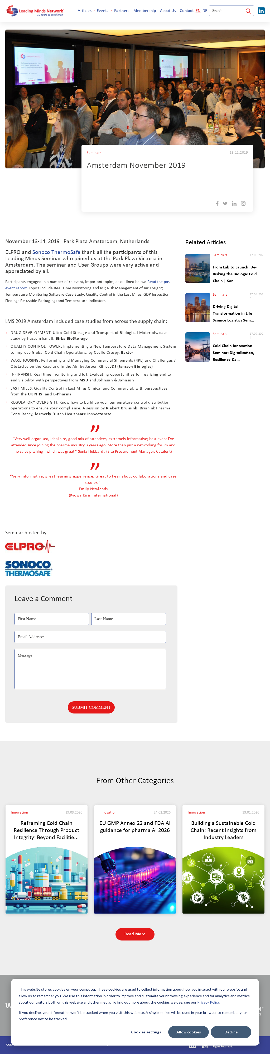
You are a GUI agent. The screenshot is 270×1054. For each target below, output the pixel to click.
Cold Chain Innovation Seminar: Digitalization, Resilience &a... (233, 353)
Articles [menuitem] (84, 11)
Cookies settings (146, 1032)
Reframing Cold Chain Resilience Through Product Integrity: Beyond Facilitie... (46, 830)
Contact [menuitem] (187, 11)
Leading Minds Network (129, 197)
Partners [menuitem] (121, 11)
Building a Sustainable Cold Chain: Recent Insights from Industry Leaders (224, 830)
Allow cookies (188, 1032)
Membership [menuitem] (144, 11)
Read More (135, 934)
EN (198, 11)
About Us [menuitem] (168, 11)
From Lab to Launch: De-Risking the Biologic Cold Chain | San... (235, 274)
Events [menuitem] (102, 11)
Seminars (94, 153)
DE (205, 11)
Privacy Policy (208, 1002)
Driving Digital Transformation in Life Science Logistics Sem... (233, 314)
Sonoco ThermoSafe (56, 252)
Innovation (19, 813)
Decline (231, 1032)
